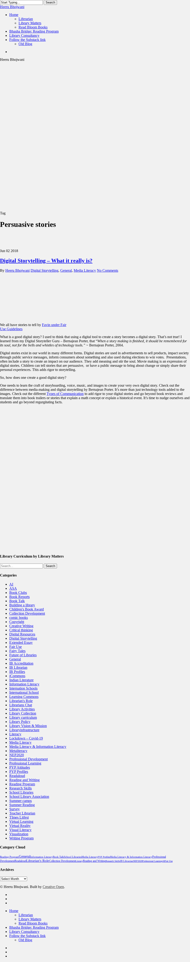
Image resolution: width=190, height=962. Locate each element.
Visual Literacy (20, 830)
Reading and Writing (24, 780)
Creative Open (53, 887)
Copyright (16, 622)
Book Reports (19, 597)
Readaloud (17, 776)
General (66, 270)
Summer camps (20, 801)
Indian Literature (21, 680)
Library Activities (22, 709)
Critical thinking (21, 630)
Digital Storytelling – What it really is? (46, 261)
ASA (13, 588)
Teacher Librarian (22, 813)
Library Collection (22, 713)
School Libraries (21, 792)
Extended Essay (21, 642)
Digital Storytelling (44, 270)
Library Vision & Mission (28, 726)
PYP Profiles (18, 772)
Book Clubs (18, 593)
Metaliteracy (18, 751)
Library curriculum (23, 717)
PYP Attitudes (19, 767)
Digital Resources (22, 634)
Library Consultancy (24, 932)
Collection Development (27, 613)
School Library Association (29, 797)
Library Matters (30, 919)
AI (11, 584)
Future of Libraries (23, 655)
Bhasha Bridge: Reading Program (34, 927)
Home (13, 911)
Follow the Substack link (27, 936)
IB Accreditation (21, 663)
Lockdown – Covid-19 (26, 738)
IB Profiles (17, 672)
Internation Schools (23, 688)
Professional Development (28, 759)
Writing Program (21, 838)
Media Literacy (85, 270)
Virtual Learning (21, 821)
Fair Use (15, 647)
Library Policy (19, 722)
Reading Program (22, 784)
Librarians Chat (20, 705)
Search (50, 2)
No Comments (107, 270)
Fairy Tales (17, 651)
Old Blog (25, 940)
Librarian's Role (21, 701)
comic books (18, 618)
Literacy (15, 734)
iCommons (17, 676)
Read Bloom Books (33, 923)
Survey (14, 809)
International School (24, 692)
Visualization (18, 834)
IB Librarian (18, 667)
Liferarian (26, 915)
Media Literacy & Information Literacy (37, 747)
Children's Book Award (26, 609)
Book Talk (17, 601)
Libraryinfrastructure (24, 730)
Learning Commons (23, 697)
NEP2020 (16, 755)
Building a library (22, 605)
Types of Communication (65, 394)
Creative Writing (21, 626)
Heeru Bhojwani (12, 7)
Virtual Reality (20, 826)
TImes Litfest (19, 817)
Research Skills (20, 788)
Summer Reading (22, 805)
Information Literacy (24, 684)
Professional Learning (25, 763)
